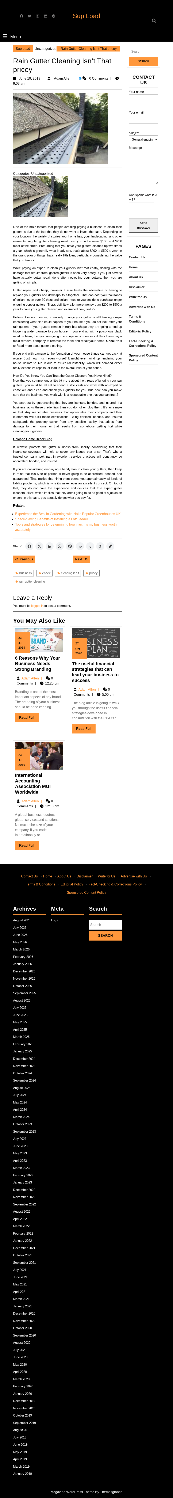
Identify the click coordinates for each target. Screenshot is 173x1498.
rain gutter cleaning (32, 581)
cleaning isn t (70, 573)
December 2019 (24, 1401)
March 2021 (21, 1299)
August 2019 (21, 1430)
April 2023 (20, 1160)
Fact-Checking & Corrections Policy (142, 343)
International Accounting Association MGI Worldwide (33, 783)
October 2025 (22, 986)
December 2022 (24, 1190)
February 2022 (23, 1233)
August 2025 (21, 1000)
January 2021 (22, 1306)
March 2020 (21, 1379)
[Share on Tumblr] (90, 546)
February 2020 (23, 1386)
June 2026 (20, 935)
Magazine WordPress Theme (72, 1492)
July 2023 (19, 1138)
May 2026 (20, 942)
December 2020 (24, 1313)
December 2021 (24, 1248)
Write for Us (138, 297)
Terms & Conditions (137, 319)
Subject (134, 133)
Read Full (29, 719)
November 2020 (24, 1321)
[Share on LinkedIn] (50, 546)
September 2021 (24, 1262)
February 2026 (23, 956)
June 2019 (20, 1444)
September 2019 (24, 1423)
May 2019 (20, 1452)
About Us (136, 277)
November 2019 (24, 1408)
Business (25, 573)
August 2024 (21, 1088)
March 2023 (21, 1168)
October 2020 (22, 1328)
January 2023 (22, 1182)
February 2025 (23, 1044)
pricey (93, 573)
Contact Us (137, 257)
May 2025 (20, 1022)
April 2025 (20, 1029)
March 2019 (21, 1466)
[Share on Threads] (100, 546)
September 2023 (24, 1131)
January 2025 (22, 1051)
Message (135, 147)
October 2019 (22, 1415)
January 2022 (22, 1240)
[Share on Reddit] (80, 546)
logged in (37, 605)
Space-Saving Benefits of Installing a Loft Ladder (51, 519)
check (46, 573)
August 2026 (21, 920)
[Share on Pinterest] (70, 546)
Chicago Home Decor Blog (32, 439)
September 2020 (24, 1335)
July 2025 (19, 1007)
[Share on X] (39, 546)
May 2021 (20, 1284)
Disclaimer (137, 287)
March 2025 (21, 1036)
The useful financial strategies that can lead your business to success (95, 672)
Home (133, 267)
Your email (136, 112)
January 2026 (22, 964)
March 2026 (21, 949)
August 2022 (21, 1211)
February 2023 (23, 1175)
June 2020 (20, 1357)
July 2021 (19, 1270)
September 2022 (24, 1204)
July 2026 (19, 927)
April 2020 (20, 1371)
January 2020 (22, 1393)
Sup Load (86, 15)
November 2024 (24, 1066)
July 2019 (19, 1437)
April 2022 (20, 1219)
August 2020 (21, 1342)
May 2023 (20, 1153)
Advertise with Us (142, 307)
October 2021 (22, 1255)
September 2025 (24, 993)
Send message (143, 225)
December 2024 (24, 1058)
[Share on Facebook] (29, 546)
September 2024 (24, 1080)
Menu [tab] (15, 36)
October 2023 (22, 1124)
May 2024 (20, 1102)
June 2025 (20, 1015)
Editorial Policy (140, 331)
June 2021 (20, 1277)
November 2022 (24, 1197)
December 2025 (24, 971)
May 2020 (20, 1364)
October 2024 (22, 1073)
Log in (55, 920)
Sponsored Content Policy (143, 358)
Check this (114, 341)
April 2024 (20, 1109)
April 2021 (20, 1291)
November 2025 (24, 978)
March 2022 (21, 1226)
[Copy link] (110, 546)
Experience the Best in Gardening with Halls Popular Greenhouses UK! (68, 514)
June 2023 (20, 1146)
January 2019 (22, 1473)
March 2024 (21, 1117)
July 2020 (19, 1350)
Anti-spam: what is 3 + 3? (143, 197)
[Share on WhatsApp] (60, 546)
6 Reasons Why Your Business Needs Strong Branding (37, 663)
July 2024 (19, 1095)
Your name (136, 92)
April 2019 (20, 1459)
